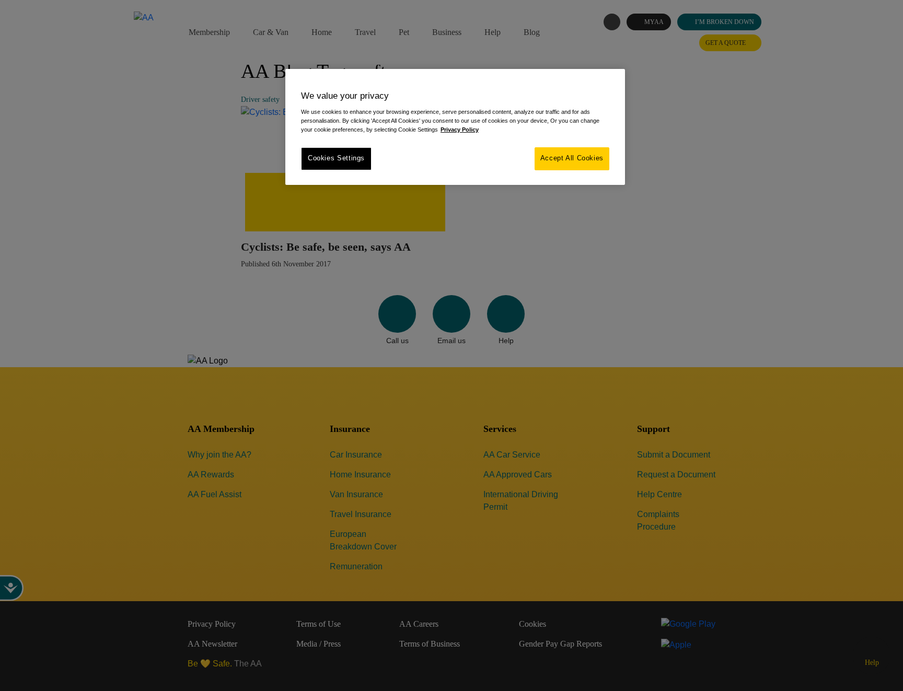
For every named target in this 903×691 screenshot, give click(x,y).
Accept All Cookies (572, 158)
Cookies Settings (336, 158)
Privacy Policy (460, 129)
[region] (455, 126)
